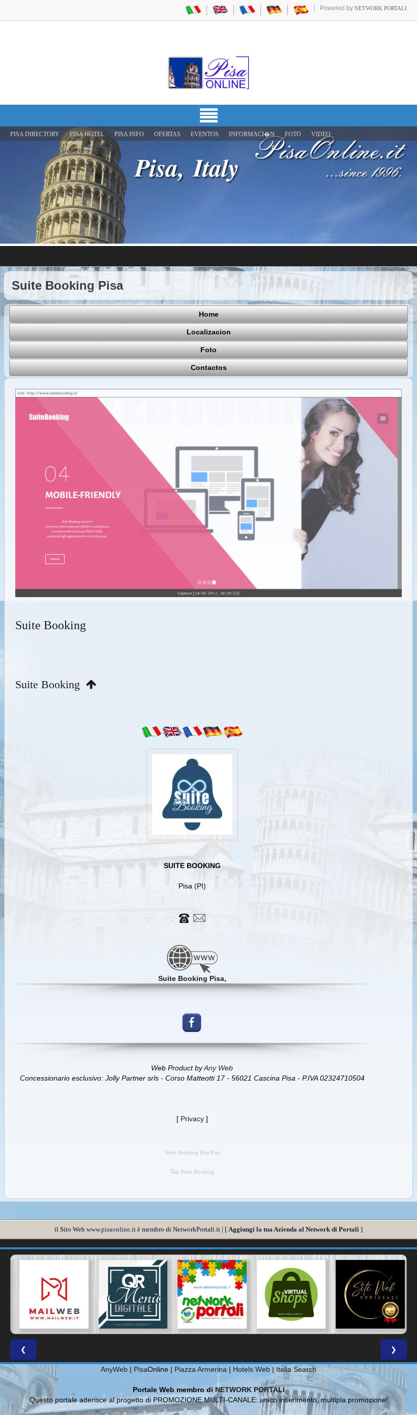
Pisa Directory (34, 134)
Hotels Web (251, 1369)
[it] (151, 731)
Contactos (209, 367)
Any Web (218, 1068)
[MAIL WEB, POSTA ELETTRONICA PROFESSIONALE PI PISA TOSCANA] (50, 1294)
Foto (208, 350)
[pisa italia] (193, 10)
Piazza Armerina (200, 1369)
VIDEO (321, 134)
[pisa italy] (220, 10)
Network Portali (380, 8)
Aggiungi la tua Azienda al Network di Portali (293, 1229)
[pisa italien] (274, 10)
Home (209, 314)
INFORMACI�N (252, 134)
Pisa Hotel (87, 134)
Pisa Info (129, 134)
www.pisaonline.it (111, 1229)
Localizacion (209, 332)
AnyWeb (114, 1369)
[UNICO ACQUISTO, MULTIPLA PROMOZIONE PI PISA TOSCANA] (208, 1294)
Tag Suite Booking (192, 1172)
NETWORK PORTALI (250, 1390)
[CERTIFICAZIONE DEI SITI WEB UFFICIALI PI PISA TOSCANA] (366, 1294)
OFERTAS (167, 134)
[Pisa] (208, 72)
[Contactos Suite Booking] (192, 917)
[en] (172, 731)
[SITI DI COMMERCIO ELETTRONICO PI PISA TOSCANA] (287, 1294)
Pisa (140, 1369)
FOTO (293, 134)
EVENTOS (205, 134)
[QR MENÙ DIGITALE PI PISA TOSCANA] (129, 1294)
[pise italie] (247, 10)
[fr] (192, 731)
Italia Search (296, 1369)
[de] (212, 731)
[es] (233, 731)
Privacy (192, 1119)
